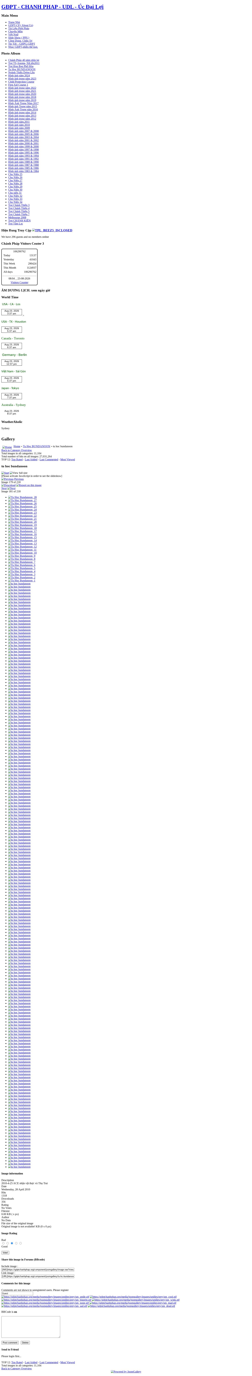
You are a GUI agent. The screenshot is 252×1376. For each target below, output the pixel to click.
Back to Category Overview (16, 450)
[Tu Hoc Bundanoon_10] (22, 552)
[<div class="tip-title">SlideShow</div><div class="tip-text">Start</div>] (5, 472)
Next (4, 488)
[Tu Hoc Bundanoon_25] (22, 506)
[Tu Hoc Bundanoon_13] (22, 543)
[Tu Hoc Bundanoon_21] (22, 518)
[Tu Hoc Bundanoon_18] (22, 528)
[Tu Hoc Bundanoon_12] (22, 546)
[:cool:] (133, 1296)
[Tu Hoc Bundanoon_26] (22, 503)
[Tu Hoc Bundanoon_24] (22, 509)
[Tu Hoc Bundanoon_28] (22, 497)
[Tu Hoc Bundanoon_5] (21, 568)
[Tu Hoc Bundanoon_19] (22, 525)
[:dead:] (131, 1306)
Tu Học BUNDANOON (36, 446)
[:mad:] (132, 1302)
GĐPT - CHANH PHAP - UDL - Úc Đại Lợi (52, 7)
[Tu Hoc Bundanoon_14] (22, 540)
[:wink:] (135, 1299)
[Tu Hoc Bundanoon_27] (22, 500)
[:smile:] (45, 1296)
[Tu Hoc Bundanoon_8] (21, 558)
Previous (19, 479)
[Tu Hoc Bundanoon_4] (21, 571)
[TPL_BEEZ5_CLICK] (52, 230)
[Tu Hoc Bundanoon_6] (21, 565)
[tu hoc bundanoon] (19, 583)
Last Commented (49, 459)
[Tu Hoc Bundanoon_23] (22, 512)
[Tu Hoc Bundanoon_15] (22, 537)
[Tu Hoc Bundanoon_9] (21, 555)
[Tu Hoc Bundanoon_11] (22, 549)
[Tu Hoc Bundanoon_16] (22, 534)
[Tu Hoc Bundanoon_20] (22, 521)
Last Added (31, 459)
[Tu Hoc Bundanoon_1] (21, 580)
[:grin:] (46, 1299)
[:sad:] (44, 1306)
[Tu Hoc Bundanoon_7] (21, 562)
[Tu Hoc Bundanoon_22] (22, 515)
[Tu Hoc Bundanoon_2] (21, 577)
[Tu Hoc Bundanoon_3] (21, 574)
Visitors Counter (19, 282)
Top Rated (17, 459)
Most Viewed (67, 459)
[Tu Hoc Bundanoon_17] (22, 531)
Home (17, 446)
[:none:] (45, 1302)
